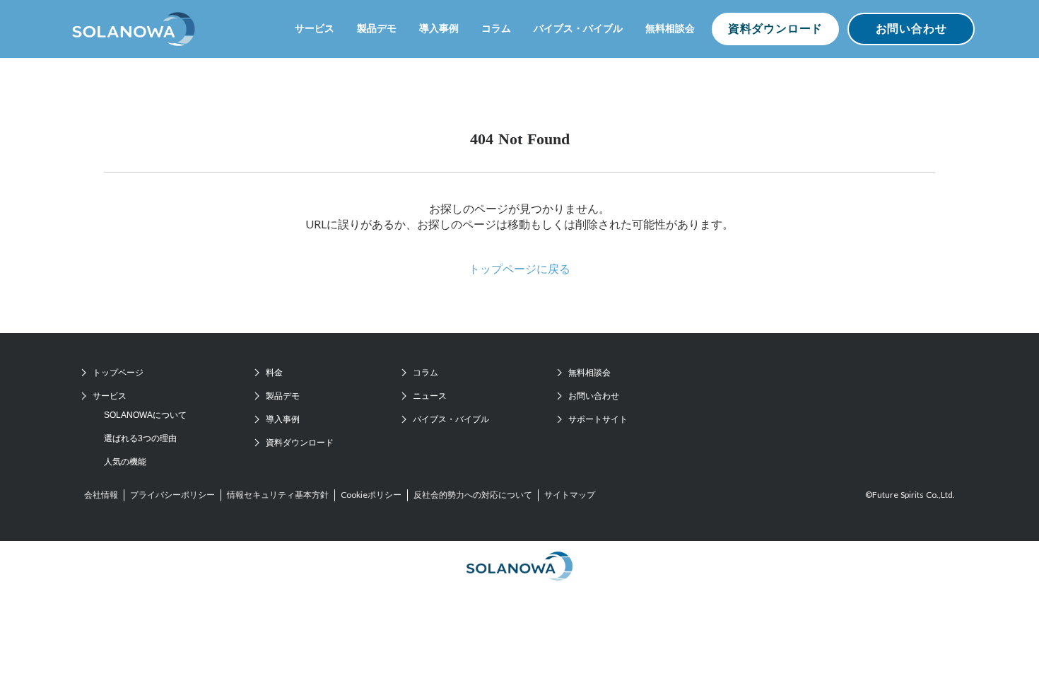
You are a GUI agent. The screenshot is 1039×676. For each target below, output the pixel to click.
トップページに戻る (519, 268)
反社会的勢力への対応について (472, 494)
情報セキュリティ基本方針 (278, 494)
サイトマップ (569, 494)
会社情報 (101, 494)
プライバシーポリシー (172, 494)
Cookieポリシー (371, 494)
